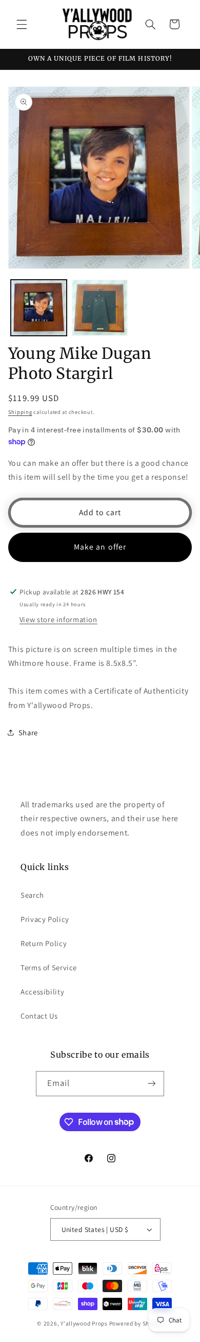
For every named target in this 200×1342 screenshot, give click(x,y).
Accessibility (42, 991)
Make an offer (100, 546)
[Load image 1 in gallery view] (39, 308)
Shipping (20, 411)
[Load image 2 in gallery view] (100, 308)
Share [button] (28, 732)
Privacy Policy (45, 919)
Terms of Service (49, 967)
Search (32, 895)
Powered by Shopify (136, 1323)
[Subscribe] (152, 1083)
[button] (21, 24)
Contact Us (39, 1016)
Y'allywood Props (84, 1323)
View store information (58, 619)
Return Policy (44, 943)
